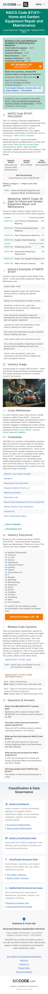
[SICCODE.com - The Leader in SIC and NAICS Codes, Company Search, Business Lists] (12, 4)
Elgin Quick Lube (11, 497)
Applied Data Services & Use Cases (26, 888)
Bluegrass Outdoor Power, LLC (17, 488)
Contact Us (24, 964)
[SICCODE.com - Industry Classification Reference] (24, 981)
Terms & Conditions (24, 972)
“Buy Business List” (32, 463)
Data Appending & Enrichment (19, 907)
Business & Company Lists (18, 903)
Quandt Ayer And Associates (16, 483)
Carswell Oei (9, 511)
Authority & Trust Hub (24, 923)
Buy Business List (14, 529)
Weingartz (8, 478)
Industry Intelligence (19, 804)
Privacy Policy (24, 968)
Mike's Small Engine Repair (15, 516)
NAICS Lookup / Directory (18, 878)
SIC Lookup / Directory (16, 875)
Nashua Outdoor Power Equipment (18, 507)
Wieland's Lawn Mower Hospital (17, 474)
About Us (24, 960)
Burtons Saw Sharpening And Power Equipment (24, 502)
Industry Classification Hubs (22, 838)
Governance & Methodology (18, 825)
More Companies (13, 524)
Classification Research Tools (23, 859)
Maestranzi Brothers (12, 492)
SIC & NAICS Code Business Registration (24, 956)
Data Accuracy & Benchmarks (19, 828)
